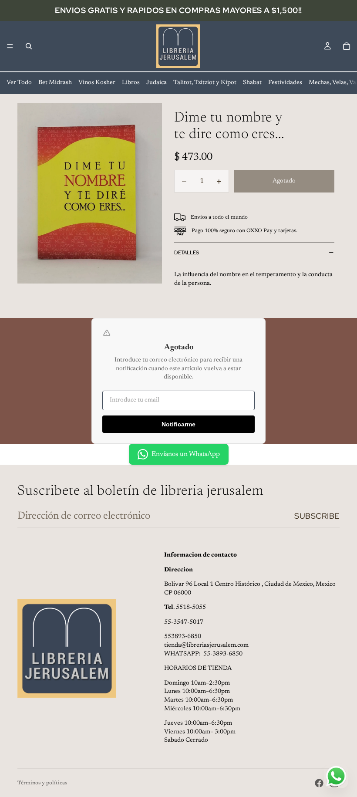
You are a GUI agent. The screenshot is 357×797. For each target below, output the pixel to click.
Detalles (186, 252)
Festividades (285, 83)
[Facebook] (319, 783)
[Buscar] (28, 46)
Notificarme (178, 424)
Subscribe (317, 516)
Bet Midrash (55, 83)
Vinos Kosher (96, 83)
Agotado (284, 181)
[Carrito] (346, 46)
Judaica (156, 83)
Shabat (252, 83)
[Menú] (10, 46)
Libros (131, 83)
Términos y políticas (42, 783)
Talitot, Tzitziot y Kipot (204, 83)
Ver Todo (19, 83)
